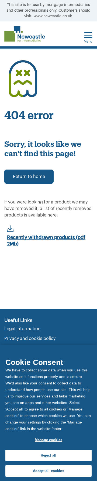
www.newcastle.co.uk (53, 16)
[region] (48, 413)
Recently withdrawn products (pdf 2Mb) (46, 240)
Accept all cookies (48, 471)
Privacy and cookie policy (30, 338)
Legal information (22, 329)
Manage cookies (48, 440)
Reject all (48, 455)
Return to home (29, 176)
